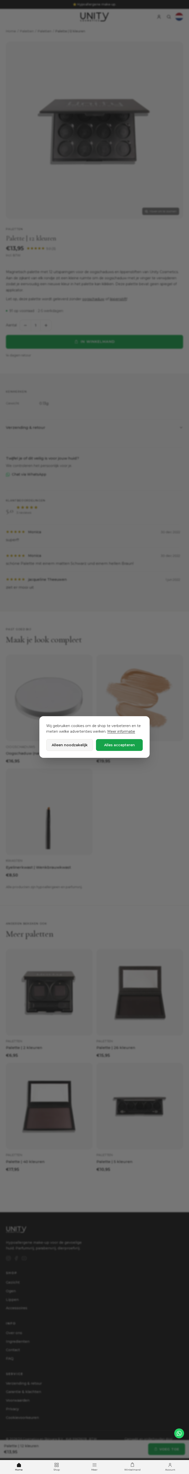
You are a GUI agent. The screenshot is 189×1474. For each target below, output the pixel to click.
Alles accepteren (119, 745)
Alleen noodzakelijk (70, 745)
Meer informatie (121, 731)
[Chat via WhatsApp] (179, 1433)
